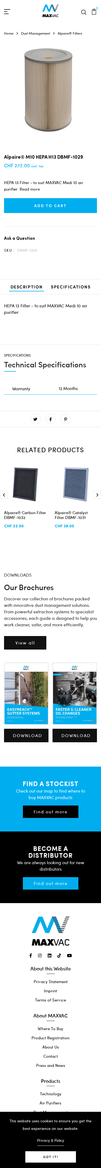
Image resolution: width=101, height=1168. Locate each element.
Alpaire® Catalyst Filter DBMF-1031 (71, 515)
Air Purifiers (50, 1103)
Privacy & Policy (50, 1140)
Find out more (51, 811)
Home (8, 33)
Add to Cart (50, 205)
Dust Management (35, 33)
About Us (50, 1047)
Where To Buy (50, 1028)
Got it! (50, 1156)
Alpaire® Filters (70, 33)
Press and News (50, 1065)
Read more (30, 189)
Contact (50, 1056)
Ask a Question (19, 238)
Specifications (70, 287)
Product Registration (50, 1037)
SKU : (9, 250)
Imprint (50, 990)
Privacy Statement (51, 981)
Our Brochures (29, 587)
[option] (50, 91)
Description (27, 287)
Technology (50, 1093)
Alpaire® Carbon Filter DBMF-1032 (25, 515)
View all (25, 642)
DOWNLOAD (27, 735)
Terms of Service (50, 1000)
